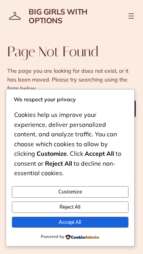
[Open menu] (131, 16)
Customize (70, 192)
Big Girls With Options (58, 16)
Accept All (70, 222)
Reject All (69, 207)
